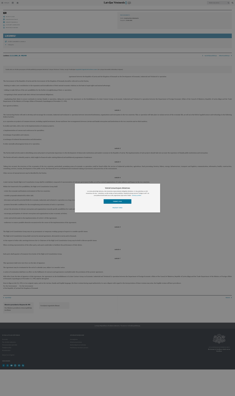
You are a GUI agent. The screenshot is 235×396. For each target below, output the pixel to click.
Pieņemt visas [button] (117, 201)
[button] (117, 208)
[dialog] (117, 198)
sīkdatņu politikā (136, 195)
